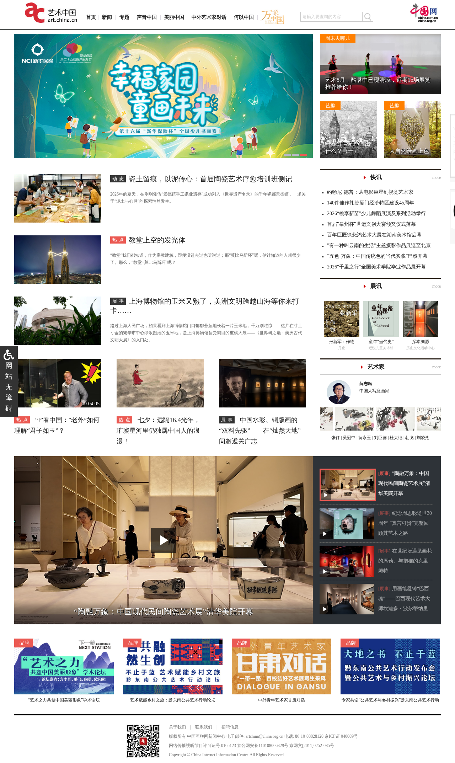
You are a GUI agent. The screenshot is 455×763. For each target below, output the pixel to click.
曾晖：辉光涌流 (420, 341)
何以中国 (244, 17)
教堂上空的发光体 (157, 240)
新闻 (107, 17)
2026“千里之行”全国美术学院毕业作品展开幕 (376, 267)
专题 (124, 17)
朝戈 (409, 437)
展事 (119, 301)
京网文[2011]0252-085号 (311, 745)
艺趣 (330, 105)
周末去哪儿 (337, 38)
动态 (119, 178)
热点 (119, 239)
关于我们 (177, 727)
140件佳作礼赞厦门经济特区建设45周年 (370, 203)
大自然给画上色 (409, 151)
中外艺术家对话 (209, 17)
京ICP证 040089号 (341, 736)
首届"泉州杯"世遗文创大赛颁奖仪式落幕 (371, 224)
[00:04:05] (57, 362)
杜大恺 (395, 437)
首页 (91, 17)
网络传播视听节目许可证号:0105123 (202, 745)
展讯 (376, 286)
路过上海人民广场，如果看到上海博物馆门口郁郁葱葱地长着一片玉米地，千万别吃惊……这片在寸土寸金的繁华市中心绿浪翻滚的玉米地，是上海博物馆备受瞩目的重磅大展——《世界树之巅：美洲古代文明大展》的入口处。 (206, 332)
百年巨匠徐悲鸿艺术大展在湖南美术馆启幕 (374, 235)
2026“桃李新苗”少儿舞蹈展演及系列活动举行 (376, 213)
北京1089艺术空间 (420, 348)
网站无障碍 (8, 387)
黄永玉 (364, 437)
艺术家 (376, 367)
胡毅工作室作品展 (381, 341)
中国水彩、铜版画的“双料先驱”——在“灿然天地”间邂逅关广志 (260, 430)
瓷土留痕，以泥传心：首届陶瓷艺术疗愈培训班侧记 (210, 179)
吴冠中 (348, 437)
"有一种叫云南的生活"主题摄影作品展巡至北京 (379, 245)
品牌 (25, 643)
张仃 (335, 437)
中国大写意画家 (374, 387)
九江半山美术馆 (381, 348)
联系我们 (203, 727)
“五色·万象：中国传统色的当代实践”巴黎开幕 (377, 256)
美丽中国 (174, 17)
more (436, 177)
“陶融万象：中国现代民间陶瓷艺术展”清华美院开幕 (404, 483)
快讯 (376, 177)
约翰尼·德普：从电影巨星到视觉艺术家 (370, 192)
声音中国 (147, 17)
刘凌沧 (423, 437)
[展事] (384, 473)
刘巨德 (380, 437)
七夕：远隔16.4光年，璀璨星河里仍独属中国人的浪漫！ (158, 430)
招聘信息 (230, 727)
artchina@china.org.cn (264, 736)
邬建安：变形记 (342, 341)
